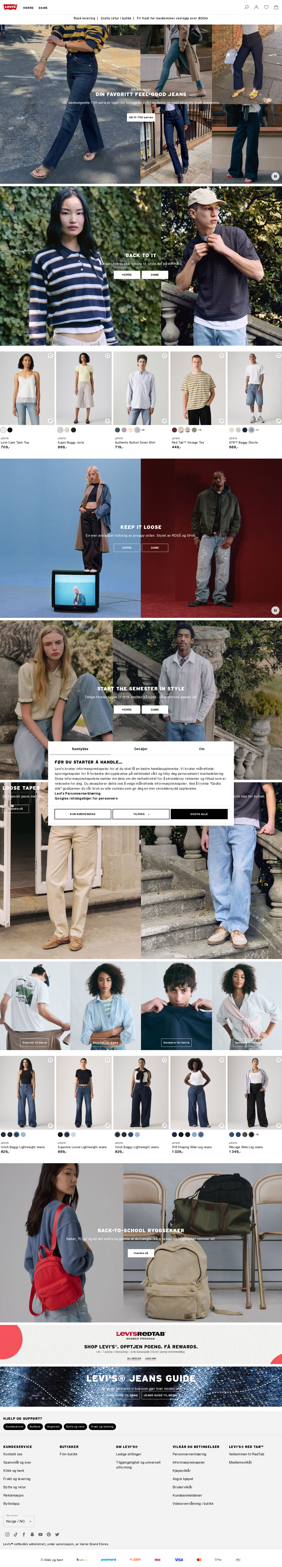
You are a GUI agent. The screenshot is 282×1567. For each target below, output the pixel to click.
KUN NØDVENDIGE (83, 814)
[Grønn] (194, 429)
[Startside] (10, 7)
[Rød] (174, 429)
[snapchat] (32, 1534)
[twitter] (57, 1534)
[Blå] (117, 429)
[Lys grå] (60, 429)
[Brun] (244, 1134)
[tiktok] (16, 1534)
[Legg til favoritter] (50, 355)
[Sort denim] (251, 1134)
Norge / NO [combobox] (15, 1521)
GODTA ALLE (199, 814)
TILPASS (139, 814)
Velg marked (12, 1515)
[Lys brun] (3, 429)
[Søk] (246, 7)
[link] (256, 7)
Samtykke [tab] (80, 748)
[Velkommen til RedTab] (132, 1358)
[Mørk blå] (3, 1134)
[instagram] (7, 1534)
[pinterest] (49, 1534)
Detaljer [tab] (141, 748)
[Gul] (130, 429)
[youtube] (40, 1534)
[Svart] (9, 429)
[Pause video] (275, 176)
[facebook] (24, 1534)
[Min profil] (153, 1358)
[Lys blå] (66, 429)
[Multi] (181, 429)
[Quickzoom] (50, 421)
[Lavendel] (124, 429)
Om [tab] (202, 748)
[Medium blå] (251, 429)
